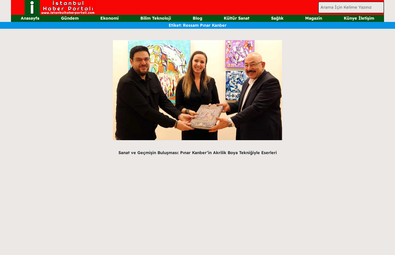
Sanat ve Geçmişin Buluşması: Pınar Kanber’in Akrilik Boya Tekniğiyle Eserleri (197, 152)
